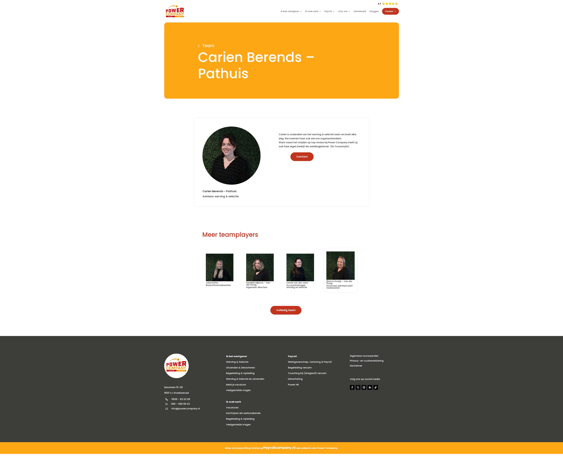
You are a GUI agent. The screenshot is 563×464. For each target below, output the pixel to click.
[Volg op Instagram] (364, 387)
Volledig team (286, 310)
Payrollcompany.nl (279, 447)
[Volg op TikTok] (375, 387)
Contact (302, 156)
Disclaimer (356, 365)
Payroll (328, 11)
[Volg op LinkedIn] (369, 387)
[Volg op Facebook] (352, 387)
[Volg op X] (358, 387)
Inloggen (374, 11)
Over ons (343, 11)
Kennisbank (360, 11)
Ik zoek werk (311, 11)
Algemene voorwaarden (364, 356)
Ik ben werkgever (290, 11)
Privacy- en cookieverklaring (367, 360)
